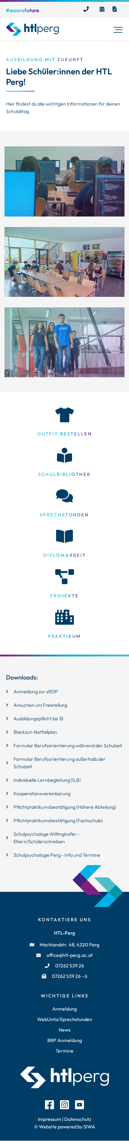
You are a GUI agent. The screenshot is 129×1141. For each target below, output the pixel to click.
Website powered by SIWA (66, 1127)
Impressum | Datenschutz (64, 1119)
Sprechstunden (64, 515)
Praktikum (64, 636)
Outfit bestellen (64, 434)
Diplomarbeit (64, 555)
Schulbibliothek (64, 474)
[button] (117, 29)
